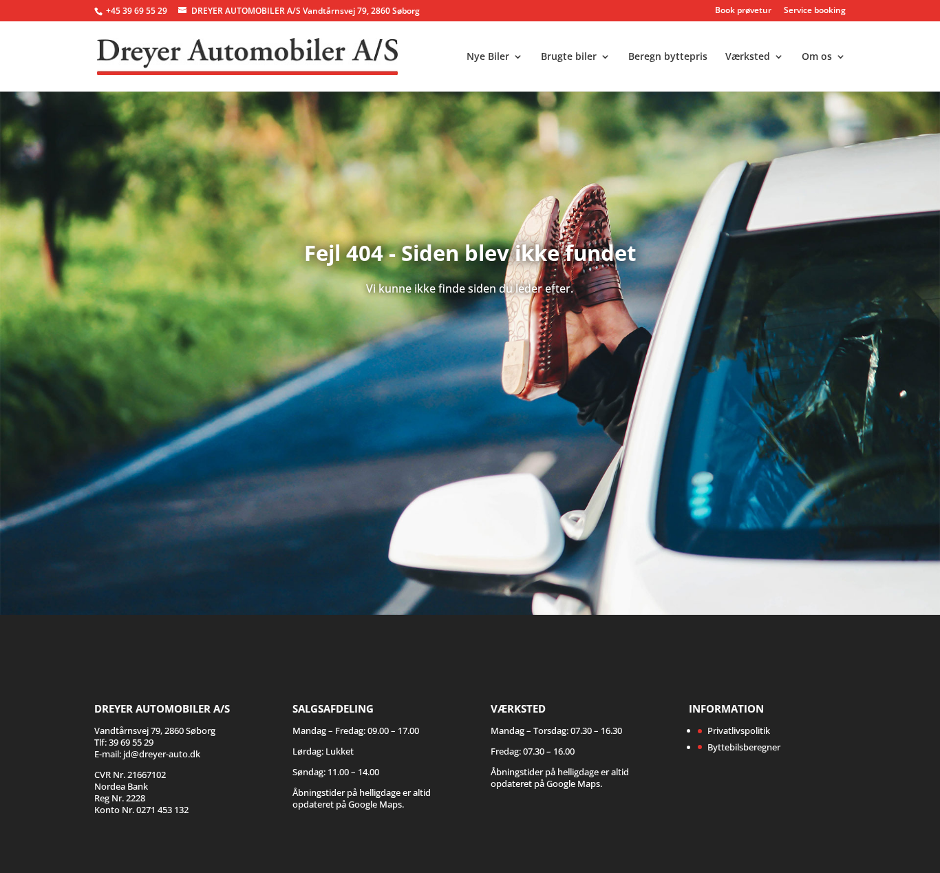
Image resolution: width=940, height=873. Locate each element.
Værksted (747, 57)
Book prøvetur (743, 11)
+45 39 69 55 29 (137, 11)
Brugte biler (569, 57)
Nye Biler (488, 57)
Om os (817, 57)
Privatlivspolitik (738, 730)
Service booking (815, 11)
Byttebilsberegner (743, 747)
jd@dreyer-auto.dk (161, 754)
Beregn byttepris (667, 57)
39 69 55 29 (131, 742)
